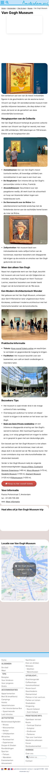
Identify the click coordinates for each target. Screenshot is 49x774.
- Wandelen (6, 757)
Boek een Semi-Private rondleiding (19, 424)
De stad (4, 667)
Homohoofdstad (32, 685)
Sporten (4, 751)
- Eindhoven (31, 731)
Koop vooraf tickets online (22, 348)
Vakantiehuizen (8, 705)
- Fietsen (5, 754)
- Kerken (5, 730)
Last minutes (7, 714)
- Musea (5, 725)
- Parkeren (30, 734)
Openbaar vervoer (33, 719)
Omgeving (30, 706)
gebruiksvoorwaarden (20, 769)
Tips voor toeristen (34, 737)
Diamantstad (31, 694)
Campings (5, 699)
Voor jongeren (7, 683)
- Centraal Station (33, 725)
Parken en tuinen (33, 700)
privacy (30, 769)
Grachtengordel (32, 679)
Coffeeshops (31, 682)
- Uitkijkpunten (7, 733)
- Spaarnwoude (8, 711)
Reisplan (5, 677)
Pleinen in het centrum (35, 697)
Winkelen (29, 666)
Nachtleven (30, 660)
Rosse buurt (31, 688)
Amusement (6, 763)
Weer (3, 670)
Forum (28, 743)
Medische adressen (34, 740)
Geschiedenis (31, 691)
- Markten (30, 669)
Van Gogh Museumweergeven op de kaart (25, 569)
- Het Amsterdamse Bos (11, 708)
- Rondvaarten (7, 739)
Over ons (29, 753)
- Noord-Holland (32, 709)
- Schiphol (30, 728)
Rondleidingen (7, 748)
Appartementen (8, 693)
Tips (4, 674)
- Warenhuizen (32, 672)
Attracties (5, 736)
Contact (29, 761)
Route (28, 722)
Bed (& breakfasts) (9, 696)
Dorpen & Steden (8, 745)
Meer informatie (13, 501)
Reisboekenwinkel (33, 746)
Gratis (4, 686)
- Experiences (7, 742)
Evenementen (7, 760)
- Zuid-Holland (32, 712)
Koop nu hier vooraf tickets (20, 483)
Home (3, 660)
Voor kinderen (7, 680)
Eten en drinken (32, 663)
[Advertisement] (24, 535)
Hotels (4, 702)
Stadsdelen (30, 703)
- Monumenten (7, 727)
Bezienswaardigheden (10, 722)
